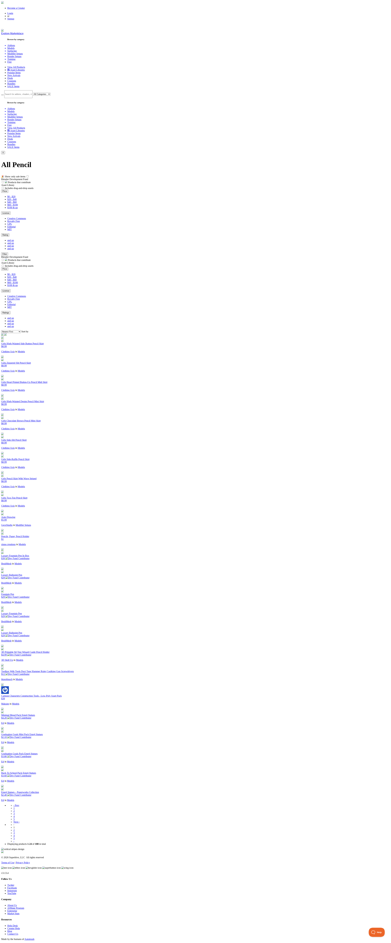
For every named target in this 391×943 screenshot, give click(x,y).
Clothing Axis (8, 351)
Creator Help (13, 928)
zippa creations (8, 544)
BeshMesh (6, 563)
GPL (9, 224)
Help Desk (12, 925)
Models (21, 351)
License (5, 213)
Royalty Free (13, 221)
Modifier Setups (23, 525)
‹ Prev (16, 805)
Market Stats (13, 913)
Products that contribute (19, 182)
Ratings (5, 313)
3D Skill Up (7, 660)
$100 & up (12, 207)
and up (10, 240)
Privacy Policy (23, 862)
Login (10, 13)
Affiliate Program (15, 908)
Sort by (24, 331)
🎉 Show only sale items (13, 176)
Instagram (12, 890)
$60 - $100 (12, 205)
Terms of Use (7, 862)
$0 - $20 (11, 196)
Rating (5, 235)
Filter (4, 254)
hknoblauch (7, 679)
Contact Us (12, 934)
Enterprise (12, 910)
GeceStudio (7, 525)
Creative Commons (16, 218)
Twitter (10, 885)
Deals (10, 78)
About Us (12, 905)
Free (9, 62)
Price (4, 191)
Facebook (12, 888)
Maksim (5, 703)
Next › (16, 822)
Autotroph (29, 939)
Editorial (11, 226)
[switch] (28, 176)
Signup (10, 18)
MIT (9, 229)
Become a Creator (16, 8)
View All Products (16, 67)
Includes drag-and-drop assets (19, 188)
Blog (9, 931)
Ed (2, 723)
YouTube (11, 893)
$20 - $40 (12, 199)
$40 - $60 (12, 202)
